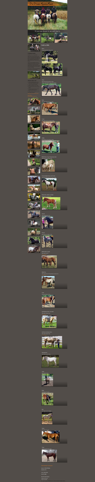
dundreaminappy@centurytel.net (46, 465)
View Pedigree (44, 254)
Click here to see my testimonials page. (33, 93)
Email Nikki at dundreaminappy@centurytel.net (32, 96)
